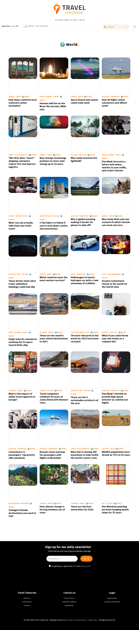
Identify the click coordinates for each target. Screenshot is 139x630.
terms (74, 338)
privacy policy (86, 338)
